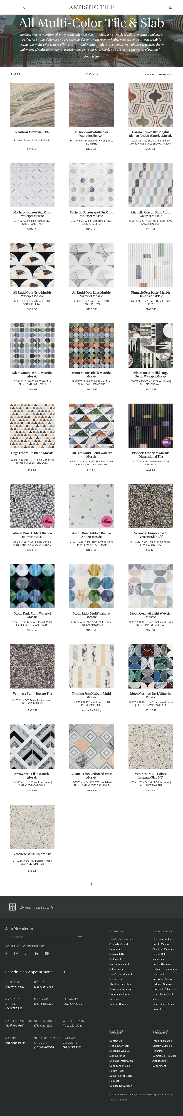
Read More (91, 56)
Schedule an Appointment (29, 971)
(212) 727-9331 (14, 1008)
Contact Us (115, 1040)
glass (131, 34)
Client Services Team (121, 984)
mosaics (142, 34)
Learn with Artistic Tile (164, 989)
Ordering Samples (162, 984)
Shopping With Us (119, 1050)
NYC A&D (41, 999)
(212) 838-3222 (43, 1003)
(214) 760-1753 (43, 986)
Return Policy (116, 1070)
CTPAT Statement (119, 1099)
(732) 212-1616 (43, 1025)
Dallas (40, 982)
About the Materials (163, 949)
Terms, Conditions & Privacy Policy (146, 1094)
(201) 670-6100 (72, 1003)
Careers (113, 999)
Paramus (70, 999)
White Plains (75, 1021)
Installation (158, 959)
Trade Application (162, 1040)
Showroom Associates (121, 989)
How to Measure (161, 944)
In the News (116, 969)
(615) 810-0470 (15, 1042)
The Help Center (161, 939)
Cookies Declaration (120, 1085)
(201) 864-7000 (44, 1047)
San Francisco (19, 1021)
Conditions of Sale (119, 1065)
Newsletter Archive (162, 979)
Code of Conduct (118, 1004)
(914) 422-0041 (72, 1025)
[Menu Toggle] (12, 7)
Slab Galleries (117, 1055)
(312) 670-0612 (14, 986)
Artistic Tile (122, 1094)
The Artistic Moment (120, 974)
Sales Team (116, 979)
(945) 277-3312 (72, 1047)
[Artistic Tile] (91, 7)
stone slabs (119, 34)
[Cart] (170, 7)
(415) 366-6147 (14, 1025)
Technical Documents (164, 969)
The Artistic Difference (121, 939)
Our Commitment (119, 964)
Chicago (13, 982)
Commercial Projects (164, 1055)
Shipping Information (121, 1060)
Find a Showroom (119, 1045)
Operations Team (119, 994)
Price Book (158, 974)
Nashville (14, 1038)
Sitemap (169, 1094)
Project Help (159, 954)
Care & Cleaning (161, 964)
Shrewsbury (45, 1021)
